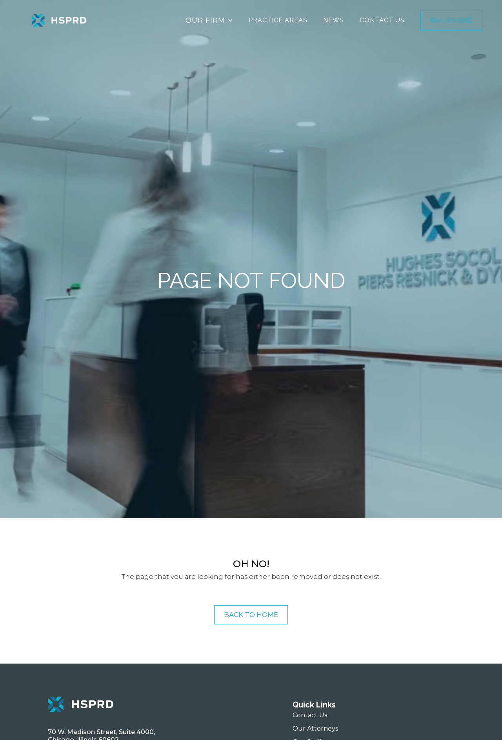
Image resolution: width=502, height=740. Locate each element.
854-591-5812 (451, 20)
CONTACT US (382, 20)
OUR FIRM (205, 20)
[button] (209, 20)
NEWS (333, 20)
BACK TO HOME (251, 614)
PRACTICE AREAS (278, 20)
